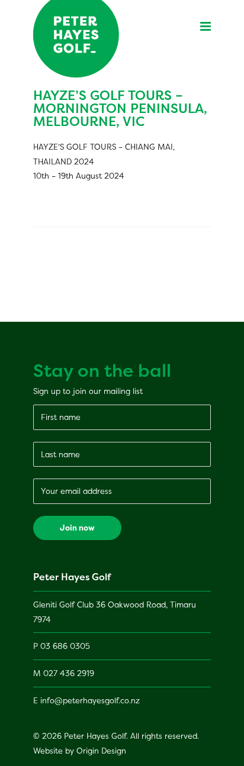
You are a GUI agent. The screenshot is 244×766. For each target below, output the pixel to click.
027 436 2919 (68, 673)
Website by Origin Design (79, 750)
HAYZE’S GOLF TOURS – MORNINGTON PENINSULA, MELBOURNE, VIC (120, 108)
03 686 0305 (65, 646)
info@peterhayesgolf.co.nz (90, 700)
